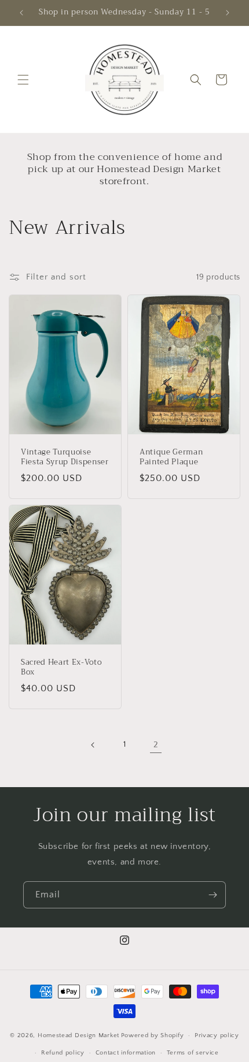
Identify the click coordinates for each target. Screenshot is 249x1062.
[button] (23, 79)
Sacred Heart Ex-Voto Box (61, 667)
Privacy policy (217, 1035)
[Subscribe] (212, 894)
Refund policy (63, 1052)
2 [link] (156, 745)
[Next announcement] (227, 12)
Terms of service (193, 1052)
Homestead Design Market (78, 1035)
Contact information (126, 1052)
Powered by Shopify (152, 1035)
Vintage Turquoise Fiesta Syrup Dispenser (65, 457)
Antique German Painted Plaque (171, 457)
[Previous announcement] (21, 12)
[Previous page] (93, 745)
